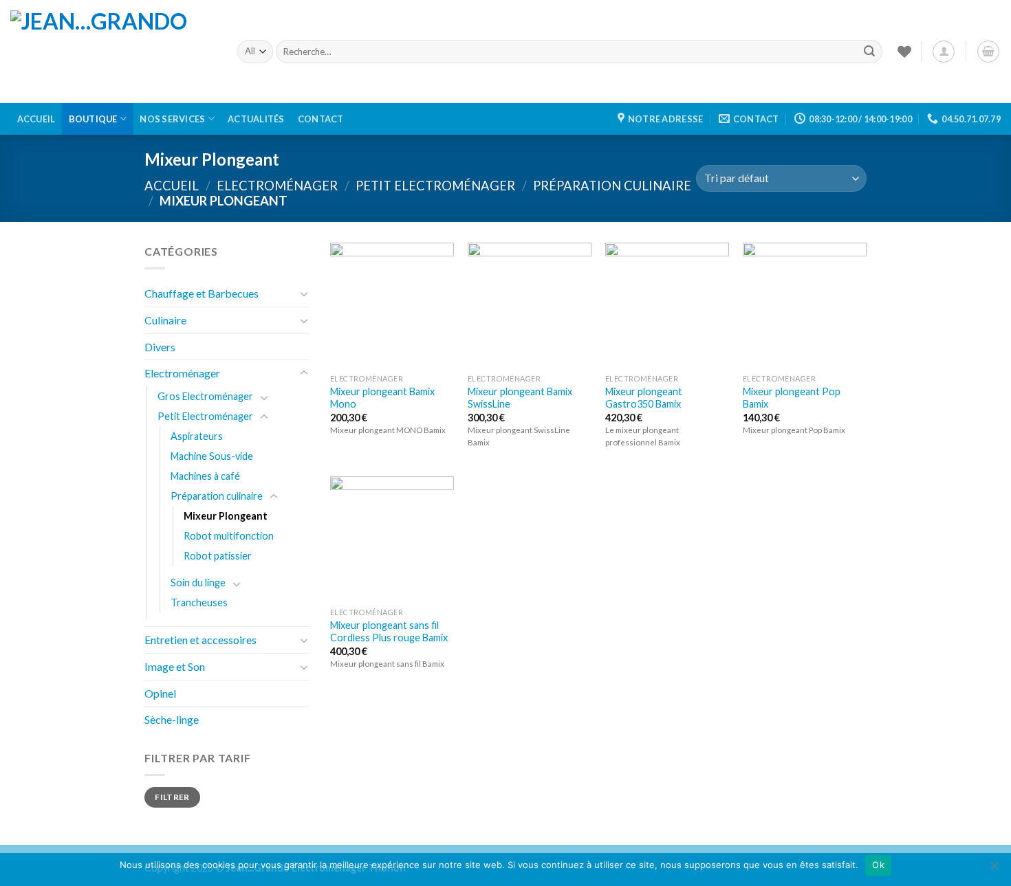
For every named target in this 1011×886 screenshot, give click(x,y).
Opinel (160, 693)
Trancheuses (199, 602)
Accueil (36, 118)
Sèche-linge (171, 719)
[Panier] (988, 52)
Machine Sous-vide (212, 456)
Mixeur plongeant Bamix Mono (382, 398)
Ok (878, 864)
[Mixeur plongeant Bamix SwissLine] (529, 304)
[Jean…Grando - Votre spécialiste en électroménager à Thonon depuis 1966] (113, 51)
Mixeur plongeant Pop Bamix (791, 398)
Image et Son (174, 666)
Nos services (172, 118)
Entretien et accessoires (200, 639)
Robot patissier (218, 556)
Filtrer (172, 797)
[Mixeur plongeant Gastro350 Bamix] (667, 304)
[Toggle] (303, 293)
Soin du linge (198, 582)
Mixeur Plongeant (226, 516)
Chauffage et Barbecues (201, 293)
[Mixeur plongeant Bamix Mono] (392, 304)
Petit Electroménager (435, 185)
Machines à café (205, 476)
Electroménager (277, 185)
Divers (159, 346)
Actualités (256, 118)
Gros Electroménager (205, 396)
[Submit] (869, 51)
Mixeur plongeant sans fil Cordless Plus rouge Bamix (389, 631)
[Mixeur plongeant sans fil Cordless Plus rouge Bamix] (392, 538)
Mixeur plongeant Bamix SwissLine (520, 398)
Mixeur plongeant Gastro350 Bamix (643, 398)
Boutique (93, 118)
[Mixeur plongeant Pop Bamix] (805, 304)
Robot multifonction (229, 536)
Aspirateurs (197, 436)
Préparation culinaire (612, 185)
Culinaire (165, 319)
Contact (321, 118)
